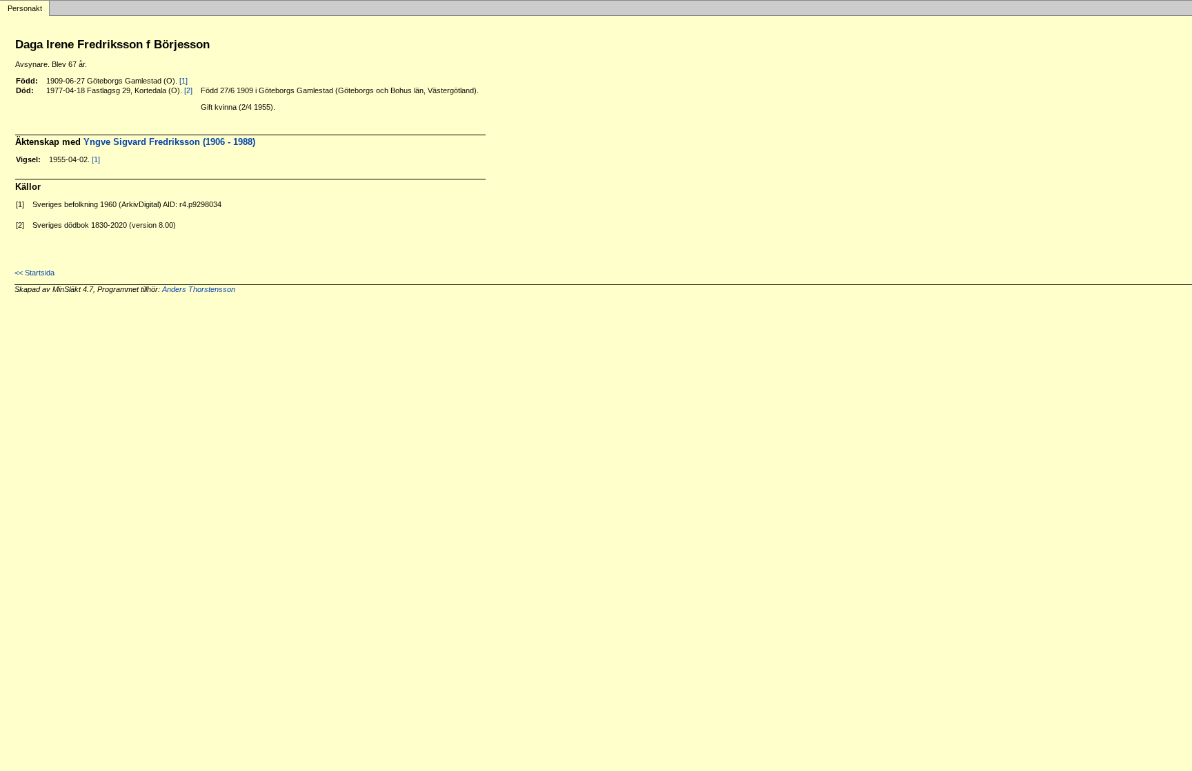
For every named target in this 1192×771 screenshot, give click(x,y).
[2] (188, 90)
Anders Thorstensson (198, 289)
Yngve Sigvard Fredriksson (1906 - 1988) (169, 142)
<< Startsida (34, 273)
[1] (183, 81)
